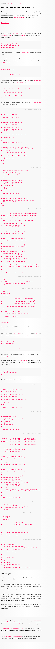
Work (14, 3)
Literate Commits (21, 12)
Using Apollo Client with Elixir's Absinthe (12, 636)
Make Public (5, 322)
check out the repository (19, 17)
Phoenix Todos (17, 622)
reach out (19, 624)
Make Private (5, 23)
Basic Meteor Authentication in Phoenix (13, 628)
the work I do (12, 624)
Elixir (35, 620)
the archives (38, 622)
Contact (19, 3)
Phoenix (9, 622)
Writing (10, 3)
